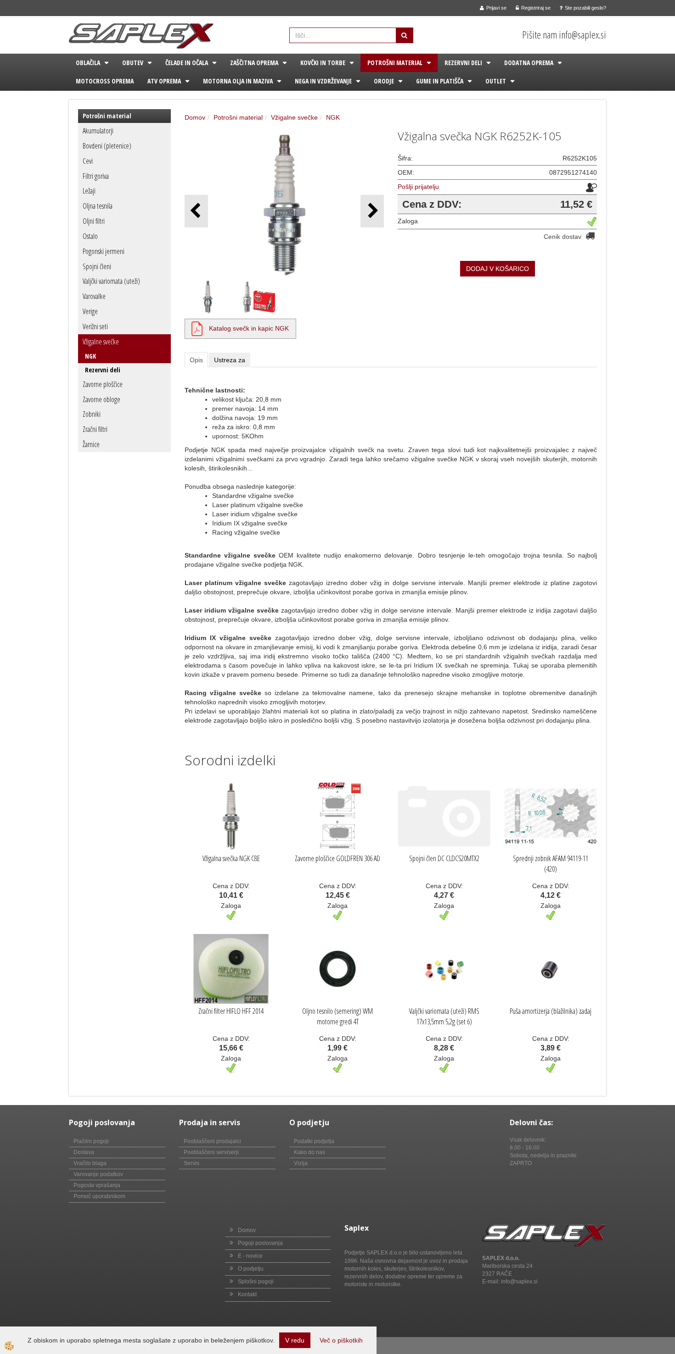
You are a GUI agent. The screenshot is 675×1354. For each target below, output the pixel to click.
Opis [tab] (196, 360)
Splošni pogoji (256, 1281)
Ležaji (89, 191)
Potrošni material (394, 62)
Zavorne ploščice (103, 384)
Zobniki (92, 414)
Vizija (301, 1163)
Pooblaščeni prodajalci (212, 1141)
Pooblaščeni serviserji (211, 1152)
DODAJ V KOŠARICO (497, 268)
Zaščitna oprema (254, 62)
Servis (191, 1163)
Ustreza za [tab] (229, 360)
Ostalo (90, 236)
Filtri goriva (96, 176)
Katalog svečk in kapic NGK (249, 328)
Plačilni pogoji (91, 1141)
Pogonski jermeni (103, 251)
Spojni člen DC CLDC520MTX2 (444, 858)
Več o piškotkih (341, 1340)
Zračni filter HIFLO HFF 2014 (231, 1011)
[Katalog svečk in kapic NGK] (197, 328)
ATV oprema (164, 81)
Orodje (384, 81)
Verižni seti (95, 326)
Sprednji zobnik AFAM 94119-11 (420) (550, 863)
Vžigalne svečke (101, 342)
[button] (372, 211)
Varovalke (94, 296)
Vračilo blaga (90, 1163)
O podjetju (251, 1269)
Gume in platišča (439, 81)
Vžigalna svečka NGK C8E (231, 858)
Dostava (83, 1152)
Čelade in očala (186, 62)
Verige (90, 311)
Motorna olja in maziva (238, 81)
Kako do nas (309, 1152)
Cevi (88, 161)
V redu (294, 1340)
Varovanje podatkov (98, 1174)
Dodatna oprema (528, 62)
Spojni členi (97, 266)
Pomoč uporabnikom (99, 1196)
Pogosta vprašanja (96, 1185)
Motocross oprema (105, 81)
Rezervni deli (463, 62)
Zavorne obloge (101, 399)
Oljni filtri (94, 221)
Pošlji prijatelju (418, 186)
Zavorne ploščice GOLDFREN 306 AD (337, 858)
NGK (90, 356)
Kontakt (247, 1294)
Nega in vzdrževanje (323, 81)
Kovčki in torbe (322, 62)
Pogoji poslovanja (260, 1243)
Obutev (132, 62)
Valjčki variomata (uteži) (111, 281)
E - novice (250, 1256)
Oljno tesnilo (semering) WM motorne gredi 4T (337, 1016)
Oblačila (88, 62)
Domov (195, 117)
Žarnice (91, 444)
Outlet (495, 81)
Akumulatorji (98, 131)
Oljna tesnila (97, 206)
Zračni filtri (95, 429)
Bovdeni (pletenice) (107, 146)
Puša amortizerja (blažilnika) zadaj (550, 1011)
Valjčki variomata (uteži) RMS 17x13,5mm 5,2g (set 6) (444, 1016)
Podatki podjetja (314, 1141)
